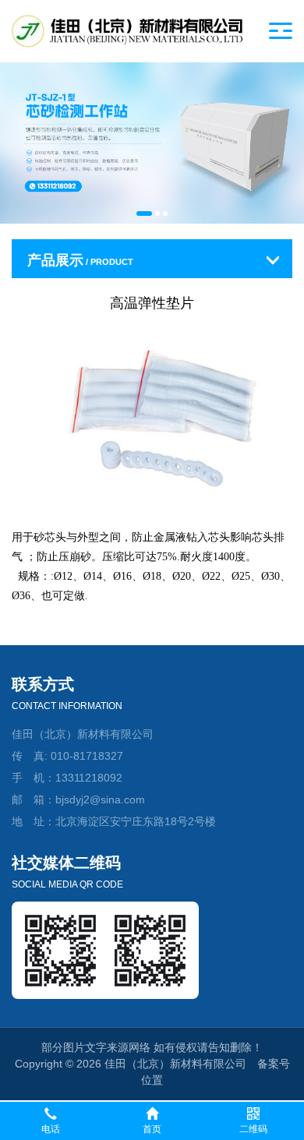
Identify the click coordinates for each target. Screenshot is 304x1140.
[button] (144, 213)
